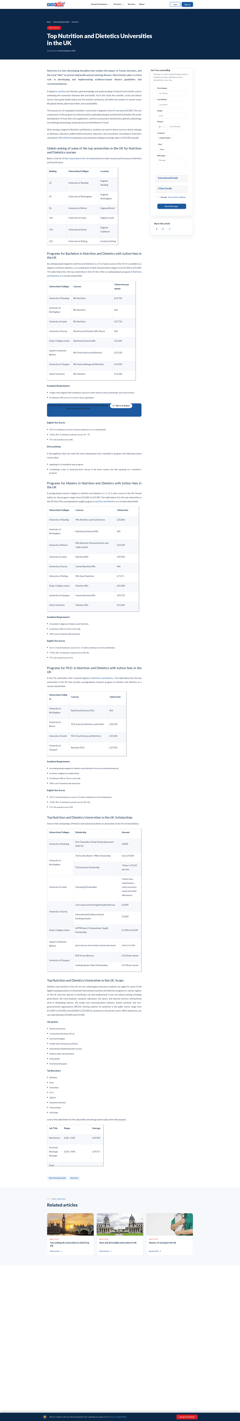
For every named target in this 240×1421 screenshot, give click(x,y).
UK (114, 110)
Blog (49, 22)
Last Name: (162, 99)
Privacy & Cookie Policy (117, 1417)
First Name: (162, 88)
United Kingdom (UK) (61, 22)
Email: (160, 111)
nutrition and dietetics (105, 501)
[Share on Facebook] (156, 229)
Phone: (160, 122)
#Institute (74, 1178)
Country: (161, 133)
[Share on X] (169, 229)
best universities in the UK (77, 158)
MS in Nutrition (66, 138)
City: (160, 144)
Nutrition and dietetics (103, 678)
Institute (75, 22)
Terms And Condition (177, 197)
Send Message (172, 206)
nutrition (62, 91)
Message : (161, 155)
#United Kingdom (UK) (57, 1178)
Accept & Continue (187, 1417)
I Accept (173, 197)
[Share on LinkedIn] (163, 229)
